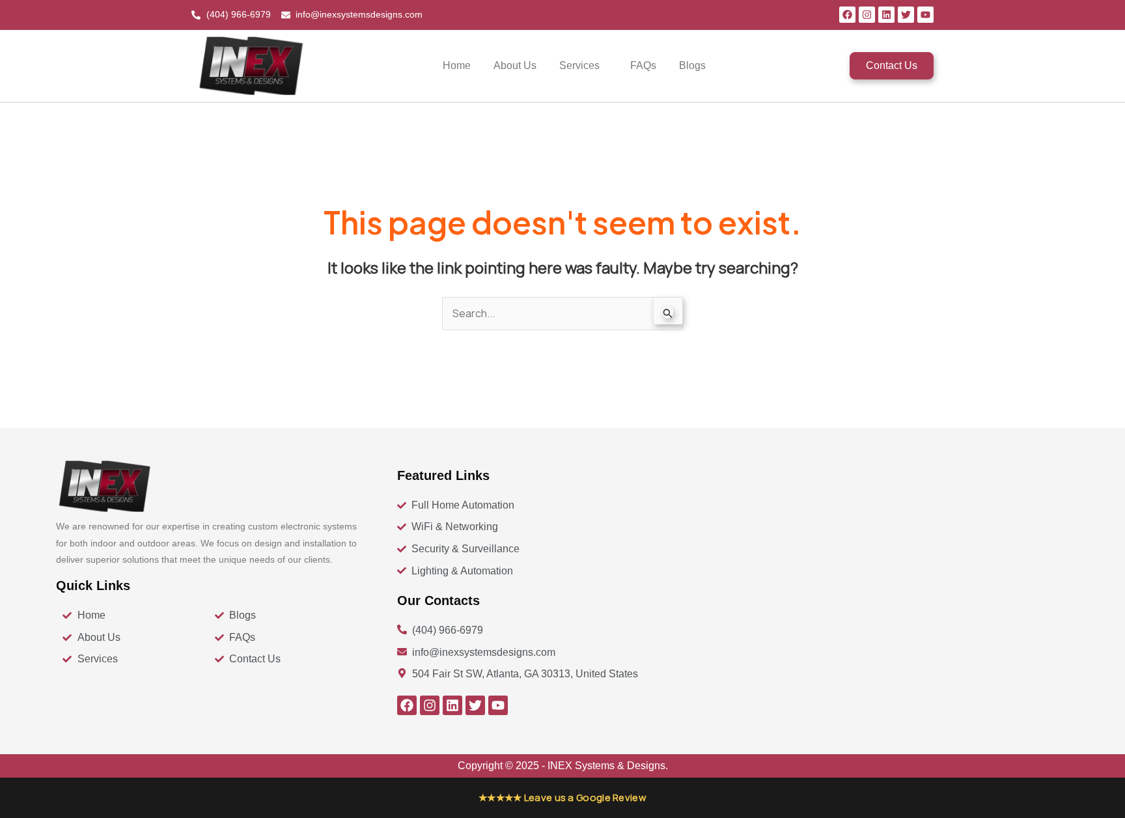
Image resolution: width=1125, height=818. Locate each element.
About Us (514, 65)
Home (457, 65)
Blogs (692, 65)
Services (579, 65)
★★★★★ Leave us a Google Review (562, 797)
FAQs (643, 65)
